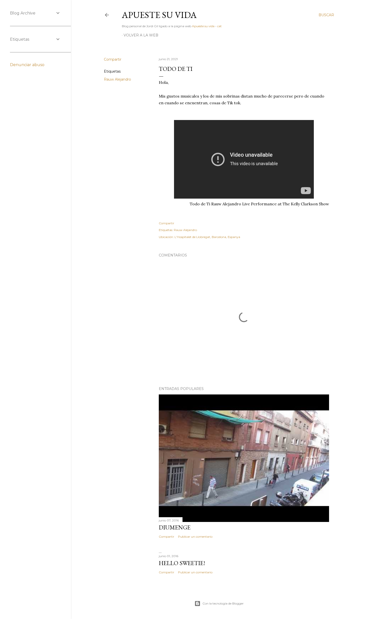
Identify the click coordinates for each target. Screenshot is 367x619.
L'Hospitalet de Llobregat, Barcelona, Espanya (207, 237)
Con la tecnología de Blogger (223, 603)
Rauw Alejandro (117, 79)
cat (219, 26)
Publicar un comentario (195, 536)
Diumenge (174, 527)
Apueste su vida (159, 15)
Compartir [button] (112, 59)
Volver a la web (141, 35)
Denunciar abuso (27, 64)
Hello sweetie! (182, 563)
